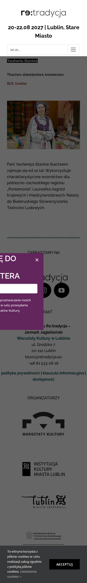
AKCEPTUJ (64, 564)
